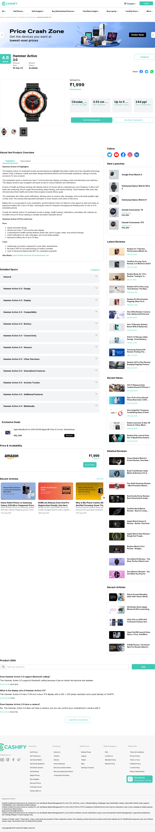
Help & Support (110, 746)
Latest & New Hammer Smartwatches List (30, 255)
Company (56, 746)
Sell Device (84, 746)
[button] (146, 3)
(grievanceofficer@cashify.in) (12, 811)
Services (32, 746)
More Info (132, 746)
